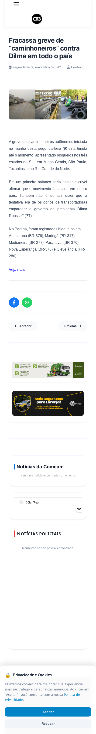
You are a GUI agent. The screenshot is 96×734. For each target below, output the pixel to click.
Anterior (25, 326)
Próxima (70, 326)
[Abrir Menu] (16, 4)
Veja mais (17, 270)
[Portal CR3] (48, 19)
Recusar (48, 723)
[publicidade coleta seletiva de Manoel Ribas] (48, 370)
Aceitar (48, 712)
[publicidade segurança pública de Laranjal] (48, 403)
